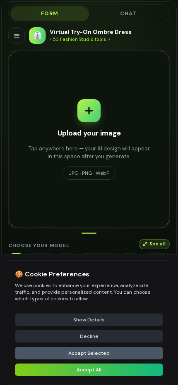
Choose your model (38, 245)
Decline (89, 336)
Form (49, 13)
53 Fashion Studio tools (79, 39)
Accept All (89, 369)
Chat (128, 13)
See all (157, 244)
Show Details (89, 319)
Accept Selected (89, 353)
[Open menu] (16, 35)
